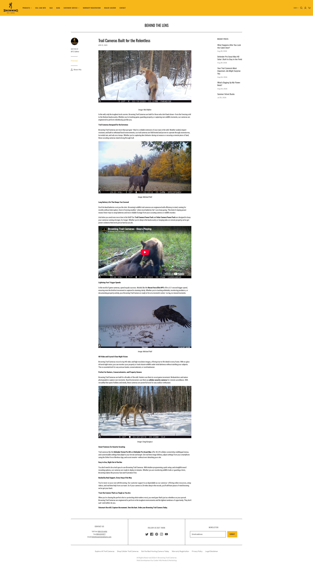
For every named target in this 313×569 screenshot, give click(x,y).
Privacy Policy (197, 551)
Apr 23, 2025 (102, 45)
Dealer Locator (110, 8)
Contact (123, 8)
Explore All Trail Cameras (104, 551)
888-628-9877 (101, 534)
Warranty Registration (92, 8)
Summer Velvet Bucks (226, 94)
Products (26, 8)
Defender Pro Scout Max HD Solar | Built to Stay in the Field (229, 58)
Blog (58, 8)
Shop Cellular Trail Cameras (127, 551)
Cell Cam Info (40, 8)
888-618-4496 (102, 531)
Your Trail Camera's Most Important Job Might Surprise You (228, 71)
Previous (74, 61)
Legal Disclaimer (211, 551)
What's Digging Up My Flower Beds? (228, 83)
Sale (51, 8)
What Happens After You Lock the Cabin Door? (229, 46)
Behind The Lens (156, 25)
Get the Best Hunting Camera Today (155, 551)
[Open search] (301, 8)
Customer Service (71, 8)
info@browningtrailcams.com (101, 537)
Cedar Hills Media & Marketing (165, 560)
